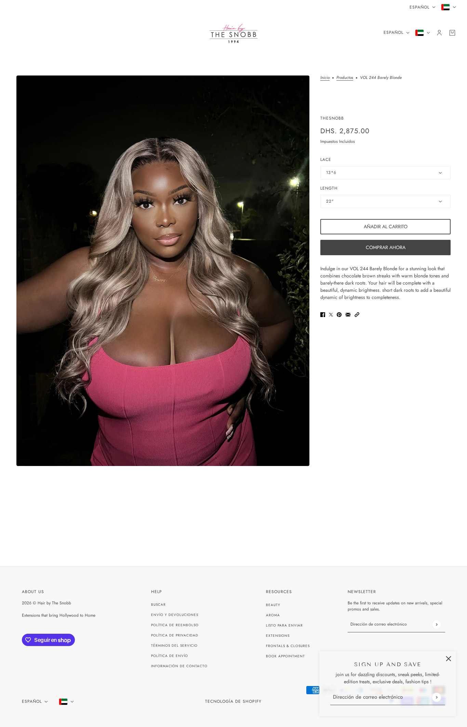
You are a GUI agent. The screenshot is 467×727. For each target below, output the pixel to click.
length (329, 188)
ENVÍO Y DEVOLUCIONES (174, 614)
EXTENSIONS (278, 635)
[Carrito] (452, 33)
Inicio (325, 78)
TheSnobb (332, 118)
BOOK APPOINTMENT (285, 656)
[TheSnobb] (233, 32)
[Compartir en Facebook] (323, 314)
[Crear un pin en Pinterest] (339, 314)
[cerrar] (448, 658)
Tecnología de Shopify (233, 701)
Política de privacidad (174, 635)
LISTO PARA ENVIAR (284, 625)
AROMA (273, 615)
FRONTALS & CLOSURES (288, 645)
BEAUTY (273, 604)
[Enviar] (436, 697)
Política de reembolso (175, 625)
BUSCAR (158, 604)
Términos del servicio (174, 645)
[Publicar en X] (330, 314)
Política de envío (169, 655)
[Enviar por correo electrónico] (348, 314)
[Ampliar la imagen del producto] (162, 271)
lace (325, 159)
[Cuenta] (439, 33)
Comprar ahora (385, 247)
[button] (357, 314)
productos (344, 78)
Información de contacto (179, 666)
